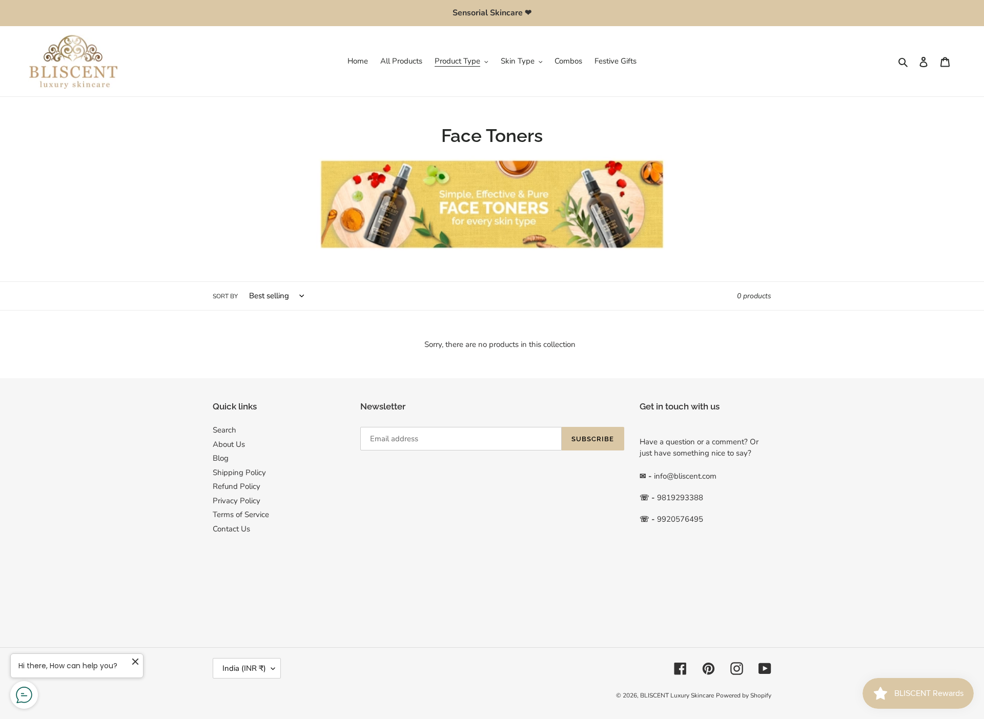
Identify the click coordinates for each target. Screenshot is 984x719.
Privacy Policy (236, 501)
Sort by (225, 296)
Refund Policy (236, 486)
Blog (221, 458)
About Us (229, 444)
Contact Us (231, 529)
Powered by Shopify (743, 695)
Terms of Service (241, 514)
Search (224, 430)
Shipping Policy (239, 472)
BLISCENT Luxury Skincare (677, 695)
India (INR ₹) (244, 668)
